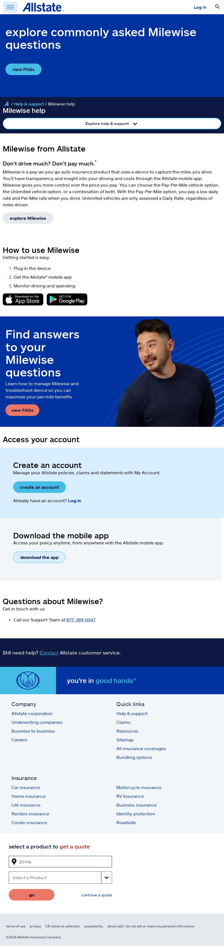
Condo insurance (29, 822)
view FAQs (23, 69)
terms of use (15, 926)
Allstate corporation (32, 713)
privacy (35, 926)
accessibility (93, 926)
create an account (39, 487)
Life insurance (25, 804)
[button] (217, 7)
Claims (123, 722)
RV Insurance (130, 796)
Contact (49, 653)
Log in (200, 7)
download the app (39, 557)
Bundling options (134, 757)
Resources (127, 730)
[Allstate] (6, 104)
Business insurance (136, 804)
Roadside (126, 822)
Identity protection (135, 813)
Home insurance (28, 796)
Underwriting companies (37, 722)
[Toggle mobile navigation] (10, 7)
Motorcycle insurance (138, 787)
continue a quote (96, 895)
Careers (19, 739)
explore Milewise (28, 218)
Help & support (29, 103)
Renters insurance (30, 813)
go (31, 894)
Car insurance (25, 787)
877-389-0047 (81, 619)
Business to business (33, 730)
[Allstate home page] (43, 7)
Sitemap (125, 739)
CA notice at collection (62, 926)
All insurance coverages (141, 748)
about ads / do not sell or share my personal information (150, 926)
